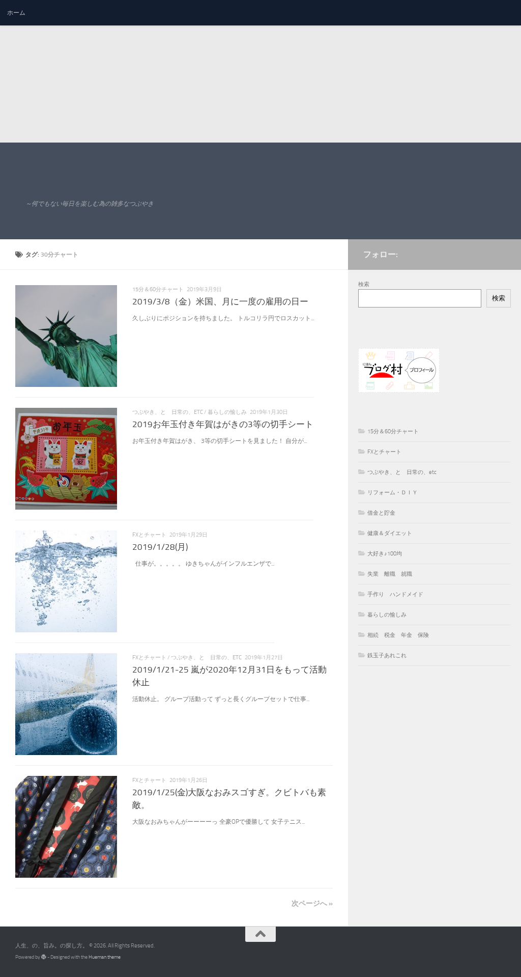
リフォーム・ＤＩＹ (392, 492)
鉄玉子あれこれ (387, 655)
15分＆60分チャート (158, 289)
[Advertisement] (256, 71)
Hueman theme (105, 957)
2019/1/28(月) (160, 547)
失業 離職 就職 (389, 574)
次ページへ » (312, 903)
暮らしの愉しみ (227, 412)
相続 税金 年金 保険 (398, 635)
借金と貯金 (381, 513)
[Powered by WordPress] (43, 957)
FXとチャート (149, 535)
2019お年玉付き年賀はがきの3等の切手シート (222, 424)
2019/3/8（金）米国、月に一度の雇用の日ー (220, 301)
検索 (363, 284)
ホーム (16, 12)
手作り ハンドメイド (395, 594)
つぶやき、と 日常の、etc (167, 412)
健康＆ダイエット (389, 533)
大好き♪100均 (384, 553)
